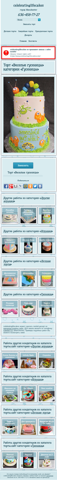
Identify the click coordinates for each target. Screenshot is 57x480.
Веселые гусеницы (46, 211)
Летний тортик (10, 456)
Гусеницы (46, 294)
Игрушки (46, 231)
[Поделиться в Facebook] (6, 186)
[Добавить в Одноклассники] (30, 186)
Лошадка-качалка (10, 211)
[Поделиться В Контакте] (40, 186)
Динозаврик (28, 273)
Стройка (47, 355)
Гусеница (28, 303)
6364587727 (8, 330)
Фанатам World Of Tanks (47, 422)
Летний (28, 455)
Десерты (28, 35)
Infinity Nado (28, 355)
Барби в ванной (47, 240)
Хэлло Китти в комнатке (10, 356)
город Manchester (28, 10)
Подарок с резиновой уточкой (28, 212)
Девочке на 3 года (46, 456)
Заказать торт (29, 24)
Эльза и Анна (28, 240)
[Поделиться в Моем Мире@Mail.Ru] (25, 186)
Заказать (23, 165)
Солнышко (47, 273)
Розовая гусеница (10, 304)
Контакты (32, 41)
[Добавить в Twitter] (35, 186)
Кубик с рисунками (10, 241)
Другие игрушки (42, 346)
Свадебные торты (25, 31)
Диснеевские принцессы (10, 274)
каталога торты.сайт (13, 328)
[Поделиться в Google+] (11, 186)
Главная (23, 41)
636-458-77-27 (28, 15)
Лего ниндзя (46, 388)
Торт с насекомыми (46, 304)
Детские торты (10, 31)
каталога (49, 476)
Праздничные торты (44, 31)
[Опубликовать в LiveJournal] (20, 186)
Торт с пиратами (10, 422)
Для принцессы (28, 421)
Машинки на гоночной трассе (9, 390)
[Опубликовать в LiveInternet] (16, 186)
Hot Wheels (28, 388)
